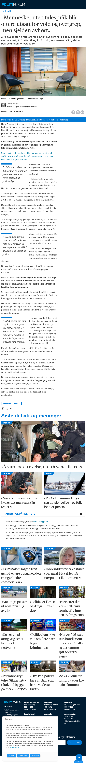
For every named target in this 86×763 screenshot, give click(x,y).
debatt (17, 403)
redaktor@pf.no (40, 521)
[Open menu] (79, 757)
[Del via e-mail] (82, 111)
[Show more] (80, 514)
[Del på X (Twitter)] (78, 111)
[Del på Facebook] (73, 111)
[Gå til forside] (43, 4)
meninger (7, 403)
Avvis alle (11, 756)
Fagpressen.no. (14, 747)
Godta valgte (23, 756)
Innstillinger (78, 761)
